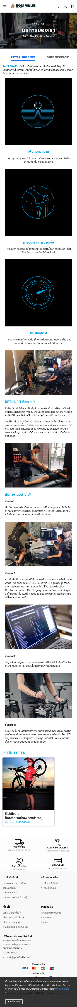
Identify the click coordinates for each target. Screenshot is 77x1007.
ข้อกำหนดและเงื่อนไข (12, 913)
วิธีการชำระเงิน (9, 888)
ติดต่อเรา (45, 922)
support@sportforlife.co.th (17, 957)
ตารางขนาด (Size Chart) (15, 897)
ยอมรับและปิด (14, 1001)
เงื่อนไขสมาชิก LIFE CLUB (15, 927)
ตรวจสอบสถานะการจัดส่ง (15, 883)
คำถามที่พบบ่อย (48, 888)
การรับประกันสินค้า (50, 883)
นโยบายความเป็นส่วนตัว (14, 917)
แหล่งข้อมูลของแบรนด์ (51, 913)
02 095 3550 (9, 953)
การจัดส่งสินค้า (10, 892)
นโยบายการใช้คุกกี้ (11, 922)
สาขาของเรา (46, 917)
